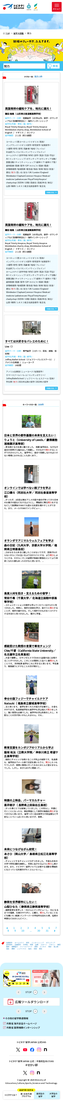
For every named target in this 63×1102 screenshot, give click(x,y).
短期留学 (9, 943)
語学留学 (9, 944)
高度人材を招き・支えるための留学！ (27, 593)
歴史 (40, 949)
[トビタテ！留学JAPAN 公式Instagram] (39, 1050)
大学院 (25, 944)
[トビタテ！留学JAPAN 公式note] (45, 1049)
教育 (59, 944)
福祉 (7, 949)
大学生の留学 (53, 1095)
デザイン (52, 944)
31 (47, 930)
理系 (31, 944)
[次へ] (55, 930)
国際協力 (15, 946)
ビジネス (43, 946)
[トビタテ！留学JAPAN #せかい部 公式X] (25, 1073)
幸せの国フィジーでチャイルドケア (26, 698)
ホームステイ (19, 943)
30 (38, 930)
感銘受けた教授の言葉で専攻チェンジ (27, 646)
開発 (36, 946)
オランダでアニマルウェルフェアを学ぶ (29, 540)
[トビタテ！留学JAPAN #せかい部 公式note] (38, 1072)
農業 (13, 949)
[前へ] (7, 928)
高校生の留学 (40, 1095)
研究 (27, 943)
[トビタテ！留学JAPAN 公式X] (18, 1050)
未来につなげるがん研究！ (20, 849)
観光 (29, 949)
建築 (7, 946)
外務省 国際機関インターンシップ (21, 1027)
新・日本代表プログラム (26, 1094)
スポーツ (44, 944)
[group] (17, 978)
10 (22, 930)
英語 (49, 946)
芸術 (35, 949)
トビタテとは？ (11, 1094)
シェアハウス (21, 949)
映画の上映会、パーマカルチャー (24, 800)
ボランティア (50, 943)
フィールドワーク (26, 946)
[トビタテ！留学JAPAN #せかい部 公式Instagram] (32, 1073)
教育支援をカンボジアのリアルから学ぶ (29, 747)
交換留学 (18, 944)
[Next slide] (44, 992)
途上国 (56, 946)
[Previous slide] (18, 992)
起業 (36, 944)
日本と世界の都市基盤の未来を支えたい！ (30, 435)
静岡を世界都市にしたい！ (20, 902)
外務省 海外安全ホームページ (20, 1023)
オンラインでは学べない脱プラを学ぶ (27, 488)
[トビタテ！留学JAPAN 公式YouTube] (25, 1050)
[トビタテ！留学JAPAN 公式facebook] (32, 1050)
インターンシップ (37, 943)
